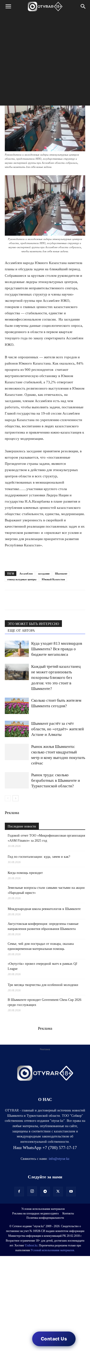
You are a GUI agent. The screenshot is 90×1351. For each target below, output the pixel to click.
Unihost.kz (31, 1245)
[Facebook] (43, 600)
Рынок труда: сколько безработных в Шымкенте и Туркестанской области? (55, 780)
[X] (54, 600)
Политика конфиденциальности (45, 1217)
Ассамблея (26, 573)
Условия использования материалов (43, 1209)
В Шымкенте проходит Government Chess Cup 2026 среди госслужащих (44, 1002)
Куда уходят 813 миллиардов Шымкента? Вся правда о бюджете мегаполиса (56, 649)
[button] (8, 6)
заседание (44, 573)
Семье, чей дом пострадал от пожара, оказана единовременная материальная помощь (41, 946)
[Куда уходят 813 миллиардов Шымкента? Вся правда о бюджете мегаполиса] (17, 649)
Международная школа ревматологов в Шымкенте (44, 909)
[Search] (83, 6)
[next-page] (15, 798)
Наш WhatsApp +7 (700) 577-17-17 (45, 1147)
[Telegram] (20, 600)
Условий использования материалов (52, 1250)
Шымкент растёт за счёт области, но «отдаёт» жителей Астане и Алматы (57, 729)
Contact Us (54, 1339)
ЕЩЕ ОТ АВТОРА (21, 630)
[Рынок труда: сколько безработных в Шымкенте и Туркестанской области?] (17, 780)
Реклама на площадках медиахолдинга (35, 1213)
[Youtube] (71, 1191)
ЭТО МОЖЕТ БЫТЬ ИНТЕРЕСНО (33, 624)
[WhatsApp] (9, 600)
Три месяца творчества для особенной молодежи (43, 985)
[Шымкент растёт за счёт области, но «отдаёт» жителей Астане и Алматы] (17, 729)
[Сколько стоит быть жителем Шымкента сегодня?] (17, 706)
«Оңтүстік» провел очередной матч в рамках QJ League (42, 966)
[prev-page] (8, 798)
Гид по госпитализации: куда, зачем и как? (39, 857)
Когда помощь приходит (25, 873)
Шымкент (61, 573)
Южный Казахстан (53, 579)
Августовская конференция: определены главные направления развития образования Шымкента (43, 926)
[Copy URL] (65, 600)
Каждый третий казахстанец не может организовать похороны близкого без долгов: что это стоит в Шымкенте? (56, 677)
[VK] (31, 600)
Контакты (68, 1213)
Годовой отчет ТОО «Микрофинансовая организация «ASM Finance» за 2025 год (46, 838)
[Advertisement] (45, 60)
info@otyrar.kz (59, 1159)
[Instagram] (32, 1191)
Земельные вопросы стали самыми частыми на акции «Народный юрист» (46, 890)
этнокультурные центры (21, 579)
